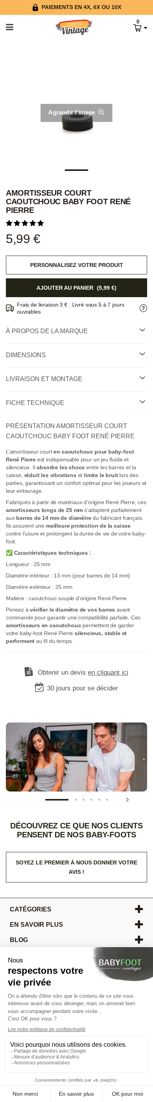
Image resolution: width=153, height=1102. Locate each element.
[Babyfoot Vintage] (65, 27)
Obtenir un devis (83, 672)
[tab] (76, 331)
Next (127, 800)
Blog (19, 940)
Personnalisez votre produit (76, 265)
